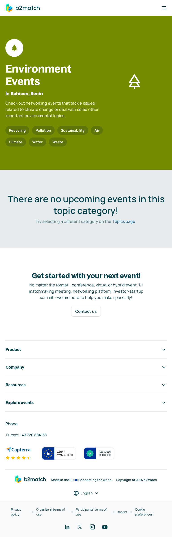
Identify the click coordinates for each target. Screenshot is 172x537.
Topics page (123, 221)
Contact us (86, 311)
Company (15, 367)
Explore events (20, 402)
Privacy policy (16, 511)
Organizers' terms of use (50, 511)
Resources (16, 384)
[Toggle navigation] (164, 7)
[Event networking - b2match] (22, 7)
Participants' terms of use (91, 511)
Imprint (122, 512)
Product (13, 349)
